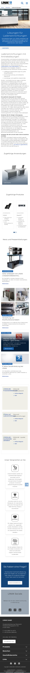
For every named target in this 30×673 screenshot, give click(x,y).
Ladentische (5, 48)
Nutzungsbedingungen (9, 671)
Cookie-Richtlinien (11, 669)
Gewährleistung (9, 672)
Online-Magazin (19, 393)
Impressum (19, 669)
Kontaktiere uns (9, 641)
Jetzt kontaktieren (15, 582)
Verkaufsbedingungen (19, 672)
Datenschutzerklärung (21, 671)
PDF (16, 395)
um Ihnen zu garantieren (21, 144)
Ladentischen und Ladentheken (10, 66)
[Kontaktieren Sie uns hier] (27, 484)
